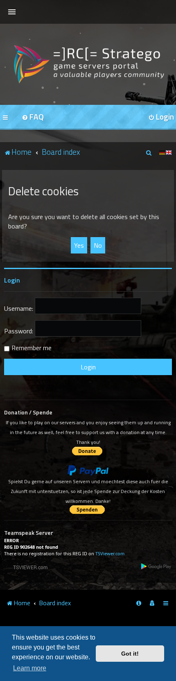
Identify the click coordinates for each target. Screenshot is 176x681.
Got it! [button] (130, 653)
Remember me (31, 348)
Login (12, 280)
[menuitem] (33, 117)
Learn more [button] (29, 668)
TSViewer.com (109, 553)
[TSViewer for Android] (156, 566)
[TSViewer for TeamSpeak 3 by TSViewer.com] (27, 566)
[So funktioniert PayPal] (88, 470)
